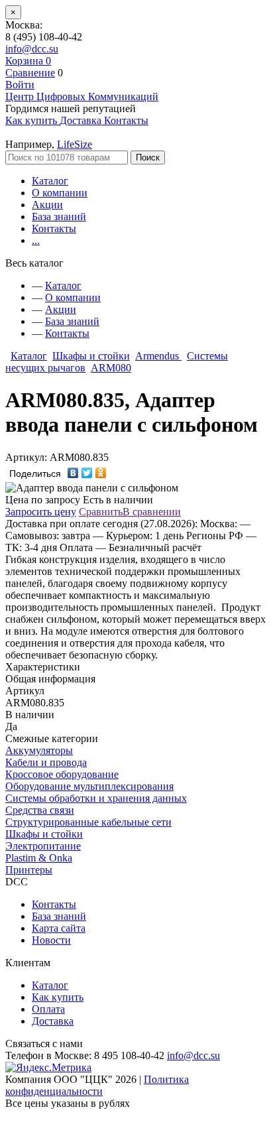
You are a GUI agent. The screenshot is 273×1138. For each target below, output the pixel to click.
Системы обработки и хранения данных (96, 798)
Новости (51, 940)
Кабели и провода (46, 762)
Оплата (48, 1009)
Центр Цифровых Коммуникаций (81, 96)
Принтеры (28, 869)
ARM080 (111, 367)
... (36, 240)
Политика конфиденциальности (97, 1085)
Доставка (53, 1021)
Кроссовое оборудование (62, 774)
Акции (47, 204)
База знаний (59, 216)
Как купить (57, 997)
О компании (59, 192)
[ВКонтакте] (73, 472)
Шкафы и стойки (91, 355)
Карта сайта (58, 928)
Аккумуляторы (39, 750)
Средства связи (39, 810)
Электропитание (43, 846)
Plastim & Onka (38, 857)
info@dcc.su (31, 48)
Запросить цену (40, 511)
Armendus (158, 355)
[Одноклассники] (101, 472)
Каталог (50, 180)
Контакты (54, 228)
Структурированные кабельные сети (88, 822)
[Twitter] (87, 472)
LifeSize (74, 144)
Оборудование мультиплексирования (89, 786)
